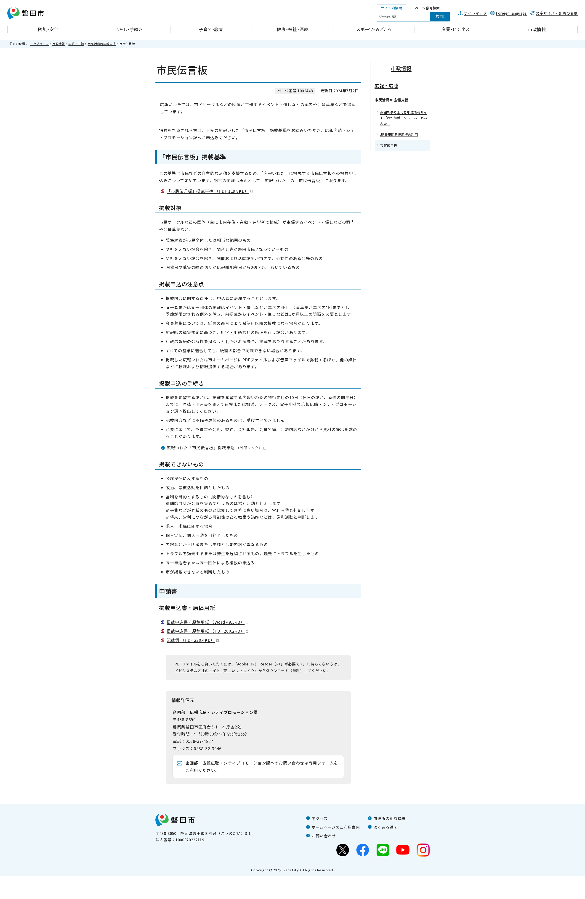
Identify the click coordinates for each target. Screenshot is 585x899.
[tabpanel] (416, 17)
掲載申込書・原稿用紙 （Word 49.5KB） (206, 622)
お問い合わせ (324, 836)
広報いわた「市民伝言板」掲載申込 (214, 447)
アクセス (320, 818)
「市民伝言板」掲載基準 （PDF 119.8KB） (208, 191)
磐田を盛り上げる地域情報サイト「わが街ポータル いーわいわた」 (403, 118)
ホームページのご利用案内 (336, 827)
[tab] (391, 8)
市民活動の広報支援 (102, 44)
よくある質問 (385, 827)
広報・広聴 (76, 44)
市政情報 (58, 44)
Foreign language (511, 13)
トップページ (39, 44)
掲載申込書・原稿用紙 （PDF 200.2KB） (206, 631)
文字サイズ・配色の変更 (557, 13)
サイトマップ (475, 13)
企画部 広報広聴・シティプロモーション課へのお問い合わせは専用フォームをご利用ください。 (261, 766)
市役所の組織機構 (389, 818)
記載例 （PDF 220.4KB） (191, 640)
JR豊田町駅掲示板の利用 (399, 134)
